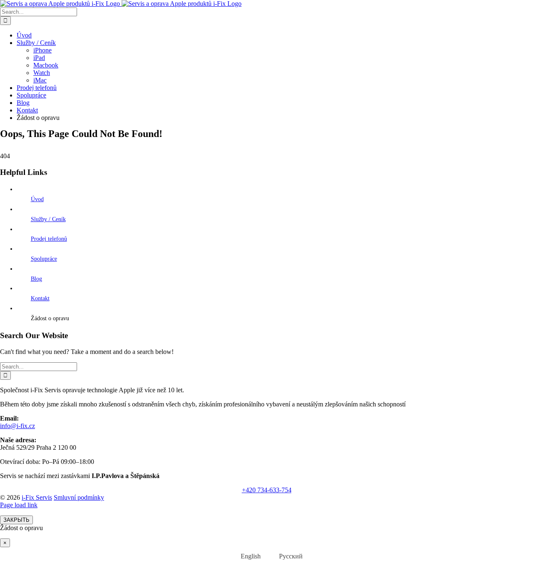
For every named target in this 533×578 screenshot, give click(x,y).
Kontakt (40, 298)
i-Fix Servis (37, 497)
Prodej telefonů (49, 239)
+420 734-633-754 (266, 489)
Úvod (37, 199)
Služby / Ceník (48, 219)
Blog (36, 279)
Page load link (18, 504)
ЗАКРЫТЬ (16, 520)
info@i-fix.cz (17, 425)
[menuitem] (245, 556)
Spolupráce (44, 259)
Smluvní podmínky (79, 497)
